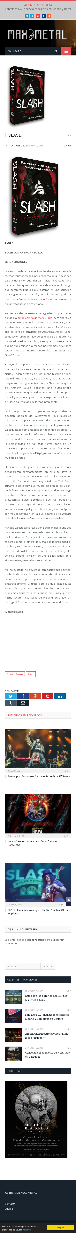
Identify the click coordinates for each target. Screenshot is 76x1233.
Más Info (27, 1229)
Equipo (9, 1208)
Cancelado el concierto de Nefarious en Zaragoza (47, 1054)
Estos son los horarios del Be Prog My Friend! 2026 (46, 998)
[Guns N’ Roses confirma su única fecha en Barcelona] (38, 815)
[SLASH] (38, 96)
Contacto (10, 1204)
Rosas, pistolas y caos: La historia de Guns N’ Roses (39, 776)
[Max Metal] (38, 34)
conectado (38, 939)
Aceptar (60, 1227)
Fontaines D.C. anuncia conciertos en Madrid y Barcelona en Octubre (47, 1016)
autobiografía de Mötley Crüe (35, 318)
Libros (67, 145)
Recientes (13, 979)
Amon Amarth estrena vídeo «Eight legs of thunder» (46, 1035)
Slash (30, 674)
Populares (30, 979)
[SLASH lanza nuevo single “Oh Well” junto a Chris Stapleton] (38, 884)
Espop (49, 299)
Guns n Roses (15, 674)
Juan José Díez (18, 145)
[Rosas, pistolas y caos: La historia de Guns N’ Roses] (38, 750)
